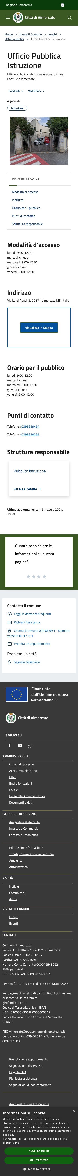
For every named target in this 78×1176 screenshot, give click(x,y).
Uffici (12, 777)
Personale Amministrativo (27, 796)
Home (9, 34)
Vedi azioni (34, 91)
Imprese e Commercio (23, 828)
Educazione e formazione (26, 847)
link (17, 1142)
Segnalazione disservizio (25, 1065)
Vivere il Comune (31, 34)
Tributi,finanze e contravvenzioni (31, 854)
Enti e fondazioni (20, 783)
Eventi (13, 923)
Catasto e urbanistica (23, 834)
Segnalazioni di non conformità (30, 1084)
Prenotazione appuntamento (28, 1059)
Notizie (14, 886)
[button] (38, 1169)
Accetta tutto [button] (39, 1151)
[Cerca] (69, 17)
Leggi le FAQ (17, 1072)
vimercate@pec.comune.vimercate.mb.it (37, 1031)
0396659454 (30, 426)
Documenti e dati (20, 802)
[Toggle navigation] (8, 17)
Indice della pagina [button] (25, 179)
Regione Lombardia (19, 4)
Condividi (14, 91)
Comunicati (17, 892)
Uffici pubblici (14, 39)
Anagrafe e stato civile (24, 822)
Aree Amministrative (23, 770)
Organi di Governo (21, 764)
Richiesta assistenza (23, 1078)
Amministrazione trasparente (29, 1104)
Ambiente (15, 860)
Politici (13, 789)
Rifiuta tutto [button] (38, 1160)
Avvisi (13, 899)
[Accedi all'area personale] (62, 5)
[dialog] (39, 1141)
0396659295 (30, 434)
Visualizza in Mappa (39, 327)
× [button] (73, 1111)
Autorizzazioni (19, 866)
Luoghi (52, 34)
